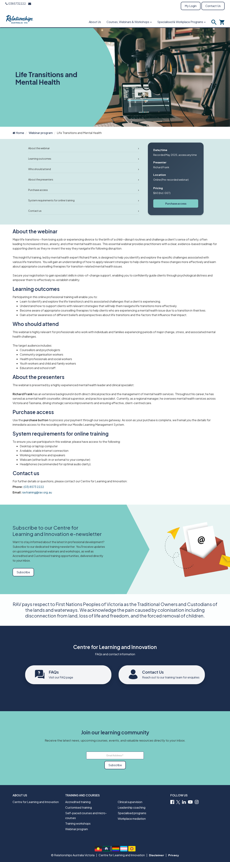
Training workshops (78, 823)
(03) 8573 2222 (34, 487)
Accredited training (78, 802)
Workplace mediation (132, 818)
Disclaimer (156, 855)
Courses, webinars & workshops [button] (128, 22)
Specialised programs (132, 813)
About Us (95, 22)
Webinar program (41, 133)
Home (19, 133)
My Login (191, 6)
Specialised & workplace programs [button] (180, 22)
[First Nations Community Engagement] (98, 848)
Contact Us (213, 6)
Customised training (78, 807)
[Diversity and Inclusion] (115, 848)
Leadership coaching (131, 807)
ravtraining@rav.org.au (37, 492)
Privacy (173, 855)
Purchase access (175, 203)
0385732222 (17, 3)
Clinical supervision (130, 802)
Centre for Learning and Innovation (36, 802)
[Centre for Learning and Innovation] (20, 19)
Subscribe (23, 572)
